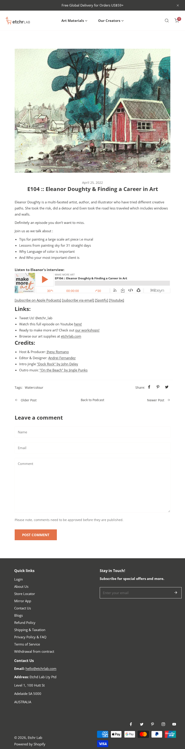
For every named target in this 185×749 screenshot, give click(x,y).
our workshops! (87, 330)
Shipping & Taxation (29, 629)
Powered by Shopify (29, 744)
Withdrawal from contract (34, 651)
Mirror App (22, 601)
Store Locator (24, 593)
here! (78, 324)
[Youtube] (116, 300)
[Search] (167, 20)
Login (18, 579)
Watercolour (34, 387)
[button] (74, 20)
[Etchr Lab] (18, 20)
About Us (21, 586)
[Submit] (175, 592)
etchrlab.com (71, 336)
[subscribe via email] (78, 300)
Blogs (18, 615)
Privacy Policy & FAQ (30, 637)
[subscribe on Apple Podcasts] (38, 300)
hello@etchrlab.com (40, 668)
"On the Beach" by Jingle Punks (63, 370)
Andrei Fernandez (62, 358)
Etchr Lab (35, 737)
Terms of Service (27, 644)
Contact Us (22, 608)
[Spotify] (101, 300)
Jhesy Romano (58, 351)
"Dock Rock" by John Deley (57, 364)
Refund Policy (24, 622)
